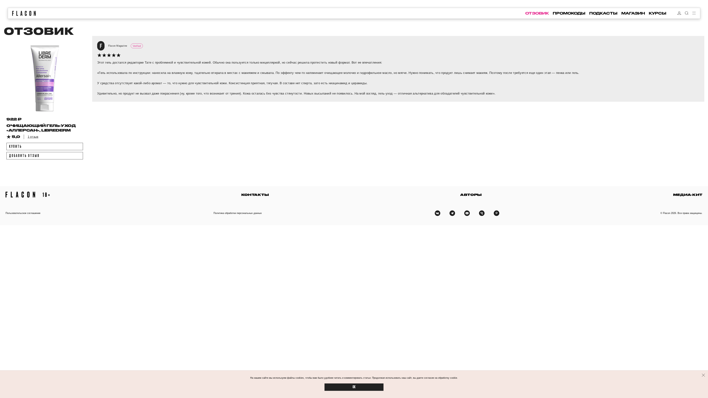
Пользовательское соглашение (23, 213)
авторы (471, 194)
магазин (633, 13)
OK (354, 387)
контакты (255, 194)
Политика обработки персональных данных (238, 213)
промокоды (569, 13)
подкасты (603, 13)
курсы (657, 13)
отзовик (537, 13)
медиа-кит (687, 194)
